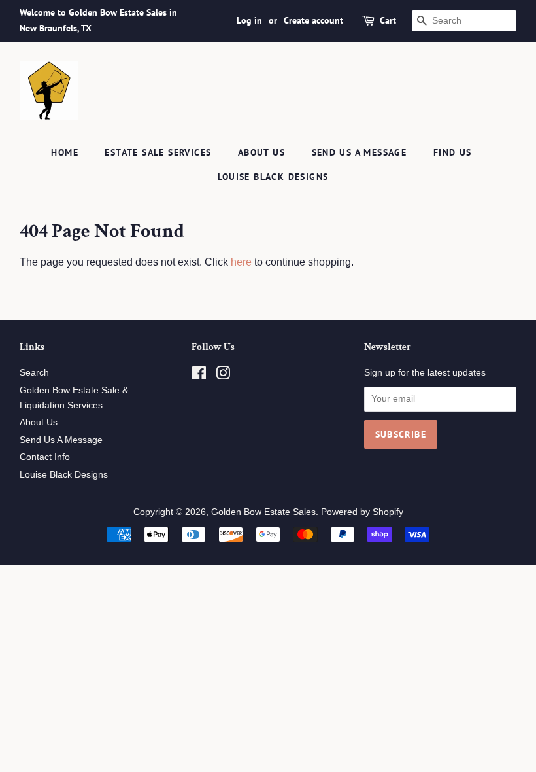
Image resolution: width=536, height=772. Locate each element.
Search (34, 372)
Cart (388, 20)
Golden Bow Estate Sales (263, 512)
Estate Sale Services (158, 152)
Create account (313, 20)
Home (64, 152)
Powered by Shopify (362, 512)
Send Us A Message (359, 152)
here (241, 262)
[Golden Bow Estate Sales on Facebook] (199, 376)
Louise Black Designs (273, 177)
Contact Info (45, 457)
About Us (261, 152)
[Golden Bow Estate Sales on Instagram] (223, 376)
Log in (249, 20)
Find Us (452, 152)
